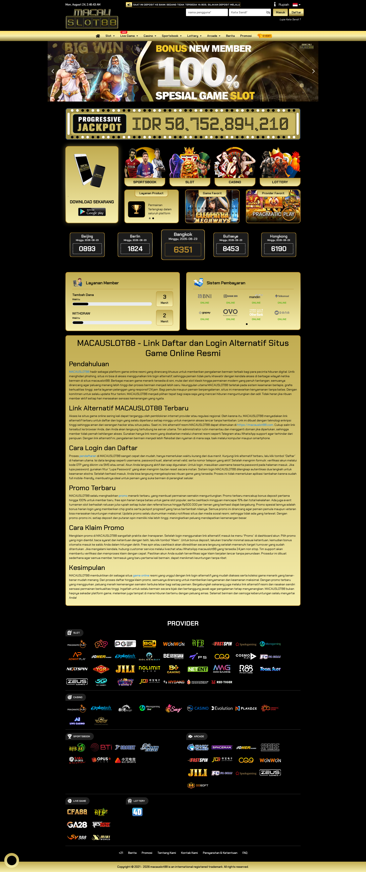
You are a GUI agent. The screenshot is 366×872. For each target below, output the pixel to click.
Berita (230, 36)
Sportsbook (170, 36)
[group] (273, 206)
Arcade (212, 36)
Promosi (246, 36)
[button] (313, 71)
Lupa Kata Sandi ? (290, 19)
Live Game (127, 36)
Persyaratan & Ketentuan (220, 853)
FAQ (245, 853)
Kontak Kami (189, 853)
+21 (121, 853)
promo (123, 496)
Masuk (280, 12)
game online (141, 575)
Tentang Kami (166, 853)
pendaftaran (87, 456)
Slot (108, 36)
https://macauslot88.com (255, 425)
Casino (148, 36)
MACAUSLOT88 (79, 372)
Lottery (192, 36)
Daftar (296, 12)
